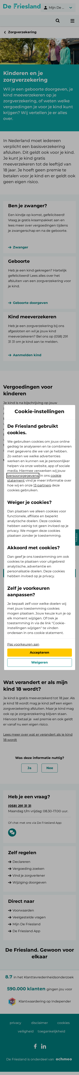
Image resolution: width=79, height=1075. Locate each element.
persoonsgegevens (22, 476)
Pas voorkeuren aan (23, 644)
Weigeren (39, 662)
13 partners (42, 485)
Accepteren (39, 652)
